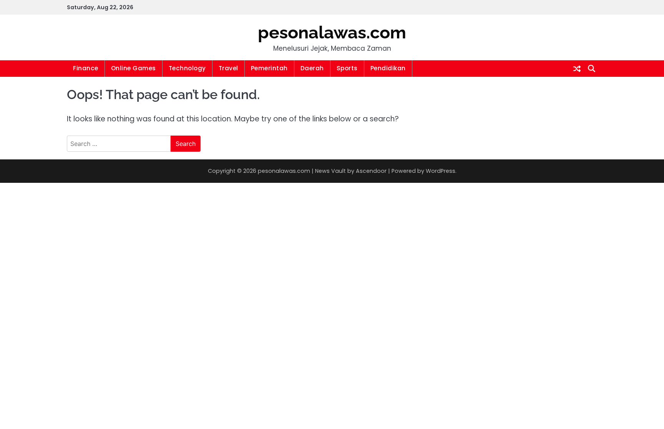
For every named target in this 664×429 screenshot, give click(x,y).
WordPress (440, 171)
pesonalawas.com (332, 32)
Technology (187, 68)
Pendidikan (388, 68)
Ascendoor (371, 171)
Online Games (133, 68)
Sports (347, 68)
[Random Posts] (577, 69)
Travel (228, 68)
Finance (85, 68)
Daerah (312, 68)
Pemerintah (269, 68)
